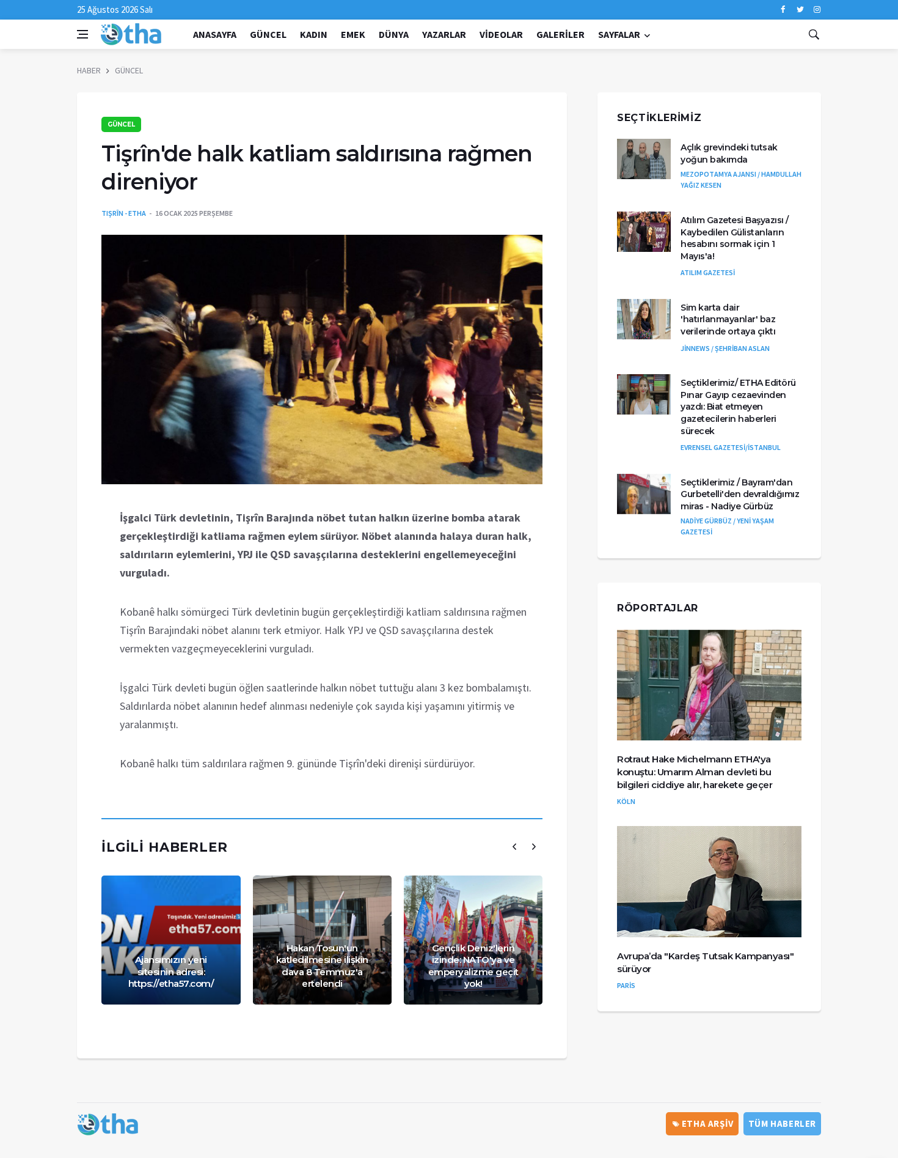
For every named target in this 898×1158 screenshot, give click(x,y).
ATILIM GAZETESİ (708, 272)
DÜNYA (394, 34)
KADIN (313, 34)
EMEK (353, 34)
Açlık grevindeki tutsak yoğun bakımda (729, 153)
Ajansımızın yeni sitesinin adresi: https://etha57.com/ (171, 971)
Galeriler (560, 34)
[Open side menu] (82, 34)
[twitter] (800, 10)
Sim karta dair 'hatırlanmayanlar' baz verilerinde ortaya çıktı (728, 319)
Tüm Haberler (782, 1123)
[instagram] (817, 10)
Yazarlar (444, 34)
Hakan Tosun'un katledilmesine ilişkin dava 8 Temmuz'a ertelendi (322, 966)
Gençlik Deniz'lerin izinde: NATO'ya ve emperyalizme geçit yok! (473, 966)
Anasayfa (214, 34)
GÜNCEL (268, 34)
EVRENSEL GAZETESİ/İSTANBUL (731, 447)
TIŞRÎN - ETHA (123, 213)
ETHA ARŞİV (706, 1123)
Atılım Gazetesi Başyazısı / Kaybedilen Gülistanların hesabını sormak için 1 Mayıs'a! (735, 238)
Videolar (501, 34)
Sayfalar (619, 34)
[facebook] (783, 10)
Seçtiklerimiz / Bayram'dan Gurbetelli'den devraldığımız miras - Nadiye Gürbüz (740, 494)
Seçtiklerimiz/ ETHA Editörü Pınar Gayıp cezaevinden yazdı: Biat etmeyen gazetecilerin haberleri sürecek (738, 406)
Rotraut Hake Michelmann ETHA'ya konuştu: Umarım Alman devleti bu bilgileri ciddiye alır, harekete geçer (694, 772)
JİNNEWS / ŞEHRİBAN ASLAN (725, 348)
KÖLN (626, 801)
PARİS (626, 985)
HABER (89, 70)
